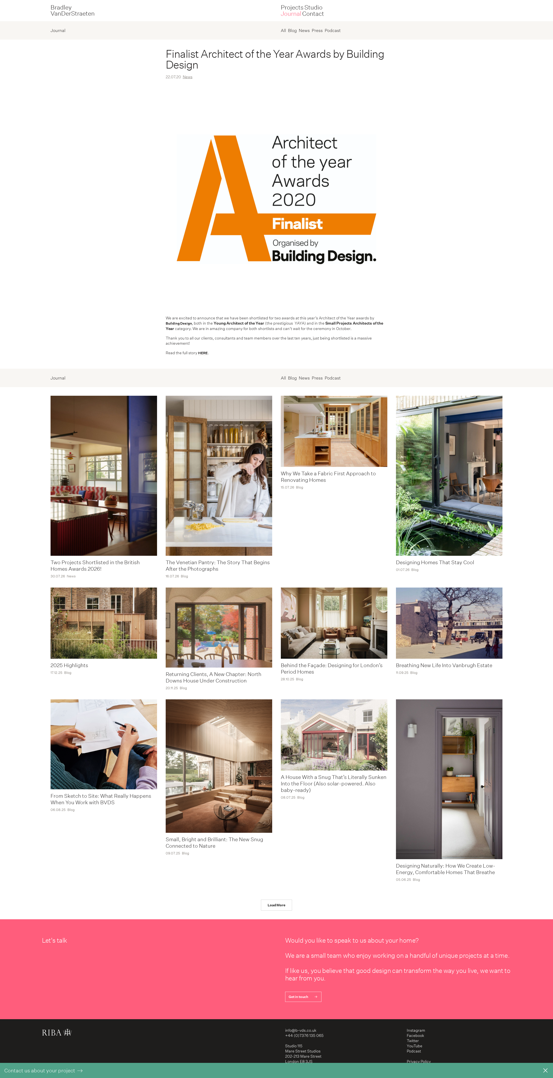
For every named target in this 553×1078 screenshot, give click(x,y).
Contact (313, 13)
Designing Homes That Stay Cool (435, 562)
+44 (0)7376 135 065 (304, 1035)
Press (317, 30)
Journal (291, 13)
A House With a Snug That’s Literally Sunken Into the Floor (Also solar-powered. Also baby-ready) (333, 783)
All (283, 30)
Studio (313, 7)
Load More (276, 905)
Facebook (415, 1035)
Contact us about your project (40, 1070)
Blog (292, 30)
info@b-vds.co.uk (300, 1030)
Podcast (333, 30)
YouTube (414, 1046)
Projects (292, 7)
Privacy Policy (419, 1061)
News (304, 30)
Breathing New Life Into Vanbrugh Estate (444, 665)
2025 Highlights (69, 665)
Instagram (416, 1030)
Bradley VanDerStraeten (73, 10)
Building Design (179, 323)
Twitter (413, 1040)
